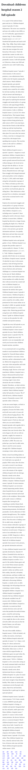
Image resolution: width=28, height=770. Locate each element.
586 (12, 762)
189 (12, 768)
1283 (24, 755)
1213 (17, 762)
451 (11, 760)
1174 (4, 755)
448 (7, 751)
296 (12, 751)
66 (16, 753)
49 (3, 766)
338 (16, 764)
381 (20, 764)
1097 (12, 753)
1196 (4, 753)
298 (8, 755)
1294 (18, 758)
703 (24, 766)
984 (8, 764)
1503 (24, 760)
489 (22, 758)
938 (11, 766)
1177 (4, 758)
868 (3, 762)
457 (8, 768)
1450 (13, 758)
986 (20, 760)
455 (20, 751)
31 (11, 755)
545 (3, 751)
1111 (4, 760)
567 (15, 766)
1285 (8, 758)
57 (12, 764)
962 (20, 753)
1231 (16, 751)
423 (7, 766)
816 (16, 768)
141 (24, 764)
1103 (8, 762)
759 (20, 755)
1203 (4, 764)
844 (8, 753)
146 (16, 755)
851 (16, 760)
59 (7, 760)
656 (21, 762)
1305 (20, 766)
